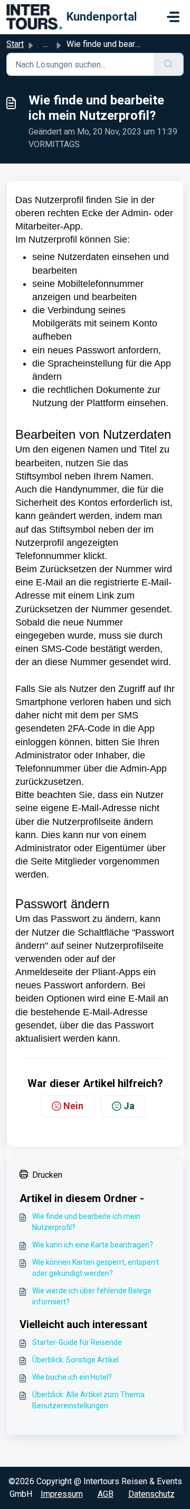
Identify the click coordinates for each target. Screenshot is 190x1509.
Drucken (47, 1175)
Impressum (62, 1494)
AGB (105, 1494)
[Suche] (169, 64)
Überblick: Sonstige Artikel (75, 1360)
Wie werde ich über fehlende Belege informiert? (91, 1296)
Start (15, 44)
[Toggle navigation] (173, 16)
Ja (129, 1105)
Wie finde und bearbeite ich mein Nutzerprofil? (86, 1222)
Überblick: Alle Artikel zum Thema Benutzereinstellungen (88, 1400)
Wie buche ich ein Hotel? (72, 1377)
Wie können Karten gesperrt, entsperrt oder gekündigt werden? (95, 1267)
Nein (73, 1105)
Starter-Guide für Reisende (77, 1342)
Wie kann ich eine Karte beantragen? (92, 1245)
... (45, 44)
